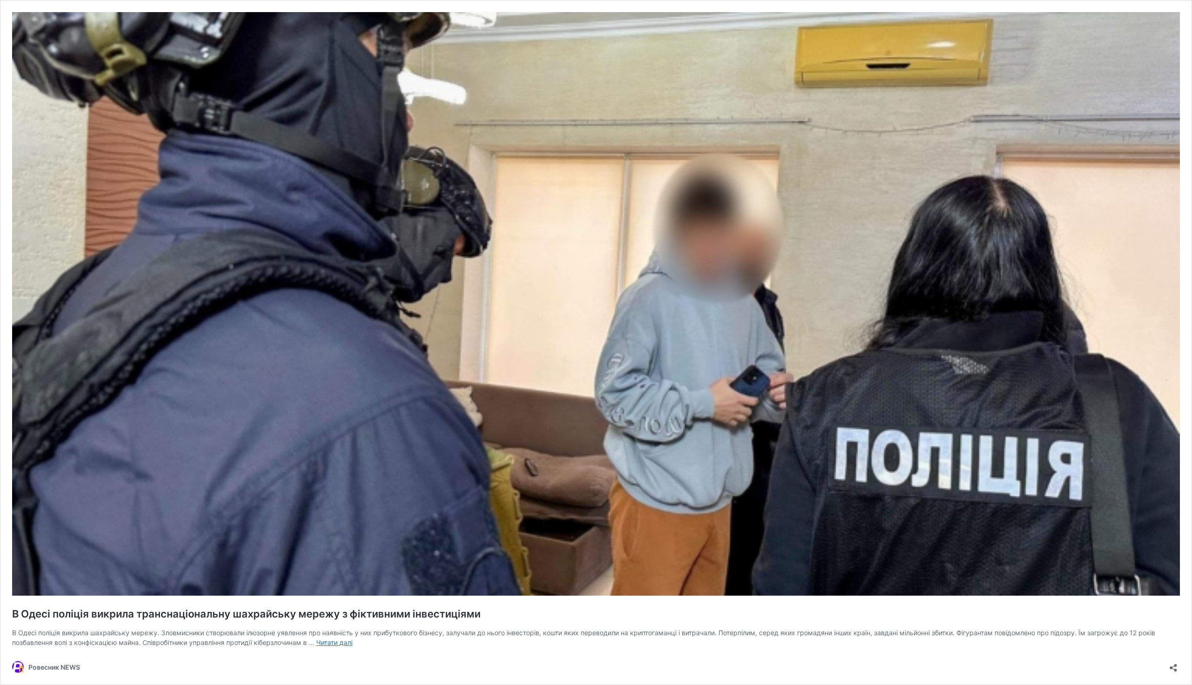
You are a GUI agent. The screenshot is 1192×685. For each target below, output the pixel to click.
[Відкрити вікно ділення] (1173, 665)
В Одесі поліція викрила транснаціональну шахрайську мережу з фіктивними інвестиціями (246, 614)
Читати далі (334, 642)
